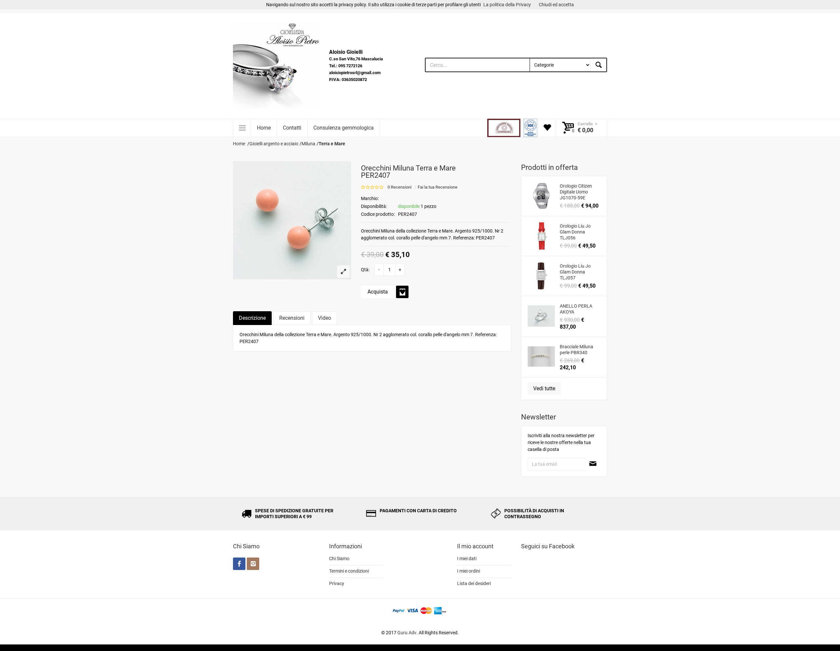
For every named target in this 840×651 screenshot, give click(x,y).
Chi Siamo (339, 558)
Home (264, 128)
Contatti (292, 128)
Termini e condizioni (349, 571)
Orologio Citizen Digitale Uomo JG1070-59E (576, 191)
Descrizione (252, 318)
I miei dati (466, 558)
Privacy (336, 583)
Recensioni (291, 318)
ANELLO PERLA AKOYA (576, 309)
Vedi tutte (544, 388)
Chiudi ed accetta (556, 4)
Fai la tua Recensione (437, 187)
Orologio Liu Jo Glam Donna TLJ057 (575, 271)
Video (324, 318)
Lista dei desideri (474, 583)
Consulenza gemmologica (343, 128)
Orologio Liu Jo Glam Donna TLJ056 (575, 231)
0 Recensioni (399, 187)
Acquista (378, 292)
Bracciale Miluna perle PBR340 (576, 349)
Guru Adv (406, 632)
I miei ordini (468, 571)
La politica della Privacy (507, 4)
